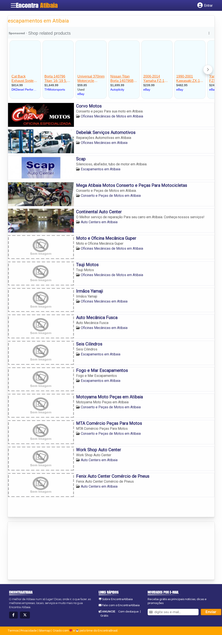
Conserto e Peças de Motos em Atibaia (111, 196)
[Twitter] (25, 615)
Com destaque (128, 611)
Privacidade (28, 630)
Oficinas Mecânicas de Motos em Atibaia (112, 116)
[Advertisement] (40, 551)
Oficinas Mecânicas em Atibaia (104, 143)
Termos (13, 630)
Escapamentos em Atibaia (100, 169)
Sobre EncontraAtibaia (117, 599)
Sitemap (44, 630)
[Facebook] (13, 615)
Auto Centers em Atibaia (99, 222)
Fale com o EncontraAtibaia (121, 605)
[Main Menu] (13, 5)
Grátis (104, 615)
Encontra (37, 5)
